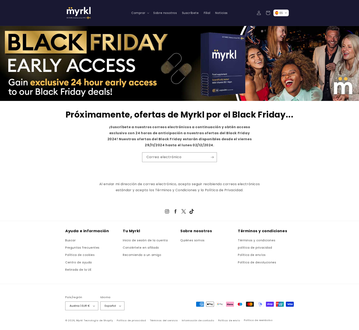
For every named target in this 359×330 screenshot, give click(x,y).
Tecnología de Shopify (98, 320)
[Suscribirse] (212, 157)
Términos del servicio (164, 320)
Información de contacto (198, 320)
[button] (140, 13)
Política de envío (229, 320)
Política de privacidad (131, 320)
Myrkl (79, 320)
